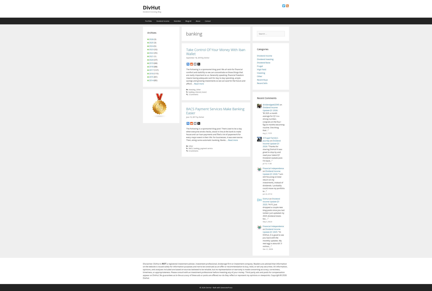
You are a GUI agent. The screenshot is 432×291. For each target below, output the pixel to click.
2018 (151, 66)
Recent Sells (262, 83)
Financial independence (273, 168)
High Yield (261, 69)
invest (204, 92)
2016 (151, 73)
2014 (151, 80)
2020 (151, 60)
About (198, 21)
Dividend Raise (263, 62)
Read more (199, 83)
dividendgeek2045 (271, 104)
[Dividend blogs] (159, 117)
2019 (151, 63)
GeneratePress (226, 287)
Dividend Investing (265, 59)
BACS (191, 148)
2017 (151, 70)
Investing (192, 90)
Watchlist (177, 21)
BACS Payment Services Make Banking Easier (215, 111)
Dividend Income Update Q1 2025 (271, 201)
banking (192, 92)
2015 (151, 77)
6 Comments (193, 151)
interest (198, 92)
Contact (208, 21)
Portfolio (148, 21)
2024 (151, 46)
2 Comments (193, 94)
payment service (206, 148)
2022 (151, 53)
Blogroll (188, 21)
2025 (151, 42)
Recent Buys (262, 80)
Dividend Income (162, 21)
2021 (151, 56)
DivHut (151, 7)
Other (198, 90)
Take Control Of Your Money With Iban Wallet (215, 51)
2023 (151, 49)
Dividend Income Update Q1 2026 (272, 143)
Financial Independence (273, 226)
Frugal (260, 66)
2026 (151, 39)
